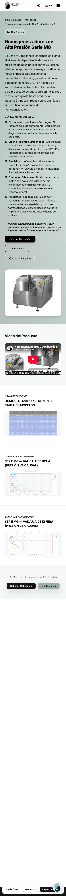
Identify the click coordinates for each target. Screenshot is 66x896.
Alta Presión (31, 20)
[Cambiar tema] (39, 5)
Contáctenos (17, 248)
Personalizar (30, 889)
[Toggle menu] (58, 5)
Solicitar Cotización (20, 239)
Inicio (7, 20)
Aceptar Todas (48, 889)
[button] (33, 292)
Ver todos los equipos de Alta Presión (35, 577)
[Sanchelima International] (12, 5)
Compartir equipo (21, 258)
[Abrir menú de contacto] (57, 887)
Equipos (17, 20)
